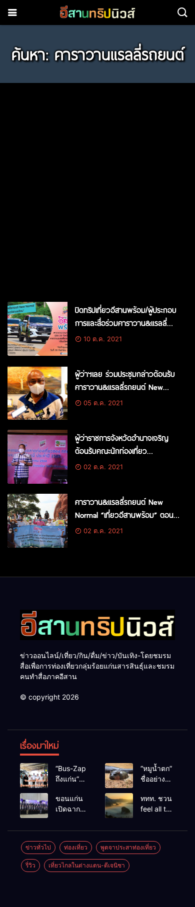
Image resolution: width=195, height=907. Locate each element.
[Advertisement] (97, 187)
